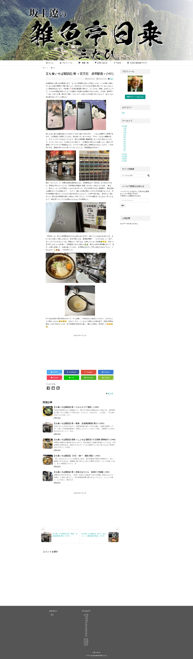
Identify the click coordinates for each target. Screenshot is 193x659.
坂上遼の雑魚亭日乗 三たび (99, 655)
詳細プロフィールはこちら (135, 97)
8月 (124, 137)
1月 (124, 150)
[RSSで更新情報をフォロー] (58, 388)
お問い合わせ (96, 652)
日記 (111, 79)
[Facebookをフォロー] (48, 388)
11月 (124, 130)
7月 (124, 139)
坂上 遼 (110, 393)
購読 (122, 205)
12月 (124, 128)
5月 (124, 144)
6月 (124, 141)
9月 (124, 135)
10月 (125, 133)
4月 (124, 146)
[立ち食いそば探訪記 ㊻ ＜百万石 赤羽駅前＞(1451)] (105, 372)
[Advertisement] (63, 351)
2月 (124, 148)
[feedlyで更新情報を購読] (53, 388)
